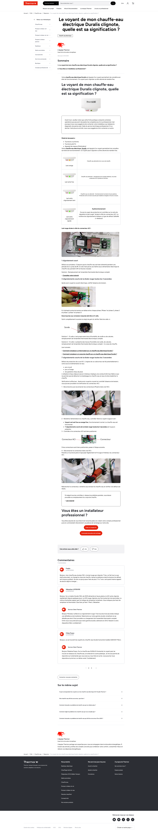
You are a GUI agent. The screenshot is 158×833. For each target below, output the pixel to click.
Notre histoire (119, 774)
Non (95, 549)
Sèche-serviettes (40, 50)
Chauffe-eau (38, 13)
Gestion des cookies (29, 827)
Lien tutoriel (70, 501)
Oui (86, 549)
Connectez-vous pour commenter (68, 677)
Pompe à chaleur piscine (40, 40)
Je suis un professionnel (101, 8)
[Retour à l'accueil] (31, 762)
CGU (59, 827)
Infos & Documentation (71, 8)
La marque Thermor (86, 8)
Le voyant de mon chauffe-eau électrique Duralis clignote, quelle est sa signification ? (88, 65)
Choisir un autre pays (124, 827)
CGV (54, 827)
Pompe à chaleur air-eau (41, 30)
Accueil (26, 13)
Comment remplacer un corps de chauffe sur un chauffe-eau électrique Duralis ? (90, 354)
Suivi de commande (40, 59)
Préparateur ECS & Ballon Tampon (70, 774)
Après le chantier (92, 770)
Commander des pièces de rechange (91, 533)
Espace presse (119, 770)
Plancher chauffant (66, 794)
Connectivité (39, 54)
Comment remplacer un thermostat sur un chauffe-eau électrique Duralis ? (88, 351)
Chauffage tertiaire (66, 770)
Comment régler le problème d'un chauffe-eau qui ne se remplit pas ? (77, 711)
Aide (122, 3)
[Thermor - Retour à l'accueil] (31, 3)
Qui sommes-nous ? (120, 766)
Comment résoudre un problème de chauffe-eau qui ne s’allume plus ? (77, 705)
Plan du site (78, 827)
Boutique (37, 63)
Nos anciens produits (67, 802)
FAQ (31, 13)
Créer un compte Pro (91, 527)
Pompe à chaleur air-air (41, 35)
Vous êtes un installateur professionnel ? (72, 69)
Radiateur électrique (66, 766)
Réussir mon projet (48, 8)
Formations (91, 774)
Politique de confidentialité (44, 827)
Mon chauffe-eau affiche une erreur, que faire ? (71, 698)
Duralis (84, 148)
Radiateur (38, 46)
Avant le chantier (92, 766)
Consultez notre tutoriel (70, 275)
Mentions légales (68, 827)
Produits (59, 8)
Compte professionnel (41, 67)
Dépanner (46, 13)
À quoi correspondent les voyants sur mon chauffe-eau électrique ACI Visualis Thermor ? (82, 692)
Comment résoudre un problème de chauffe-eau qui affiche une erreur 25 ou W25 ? (81, 718)
